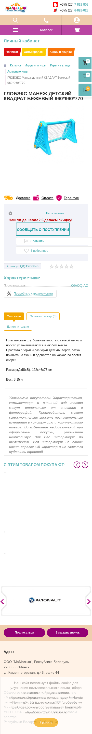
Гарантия (71, 198)
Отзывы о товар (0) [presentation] (43, 316)
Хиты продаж (33, 52)
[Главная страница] (5, 65)
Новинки (12, 52)
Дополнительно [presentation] (18, 326)
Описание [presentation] (14, 316)
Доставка (23, 198)
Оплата (47, 198)
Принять (46, 722)
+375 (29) (74, 4)
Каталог (46, 30)
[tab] (14, 316)
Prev (77, 464)
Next (85, 464)
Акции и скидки (61, 52)
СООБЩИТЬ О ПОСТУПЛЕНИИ (43, 230)
